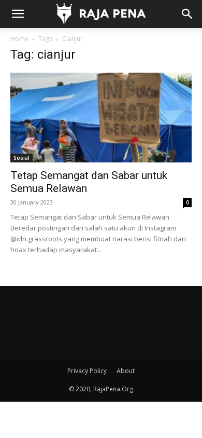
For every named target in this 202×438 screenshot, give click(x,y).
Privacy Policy (87, 370)
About (126, 370)
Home (19, 38)
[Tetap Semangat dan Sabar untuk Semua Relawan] (101, 117)
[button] (17, 14)
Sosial (21, 157)
